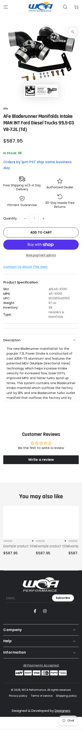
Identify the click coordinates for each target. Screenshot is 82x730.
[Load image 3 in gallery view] (52, 91)
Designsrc (62, 710)
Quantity (10, 218)
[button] (65, 7)
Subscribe (63, 598)
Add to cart (41, 232)
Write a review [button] (41, 459)
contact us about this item (25, 267)
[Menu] (5, 7)
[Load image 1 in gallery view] (30, 91)
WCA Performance (34, 690)
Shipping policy (66, 696)
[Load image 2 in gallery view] (41, 91)
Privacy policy (18, 696)
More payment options (41, 255)
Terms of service (41, 696)
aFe (5, 109)
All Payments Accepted (41, 665)
